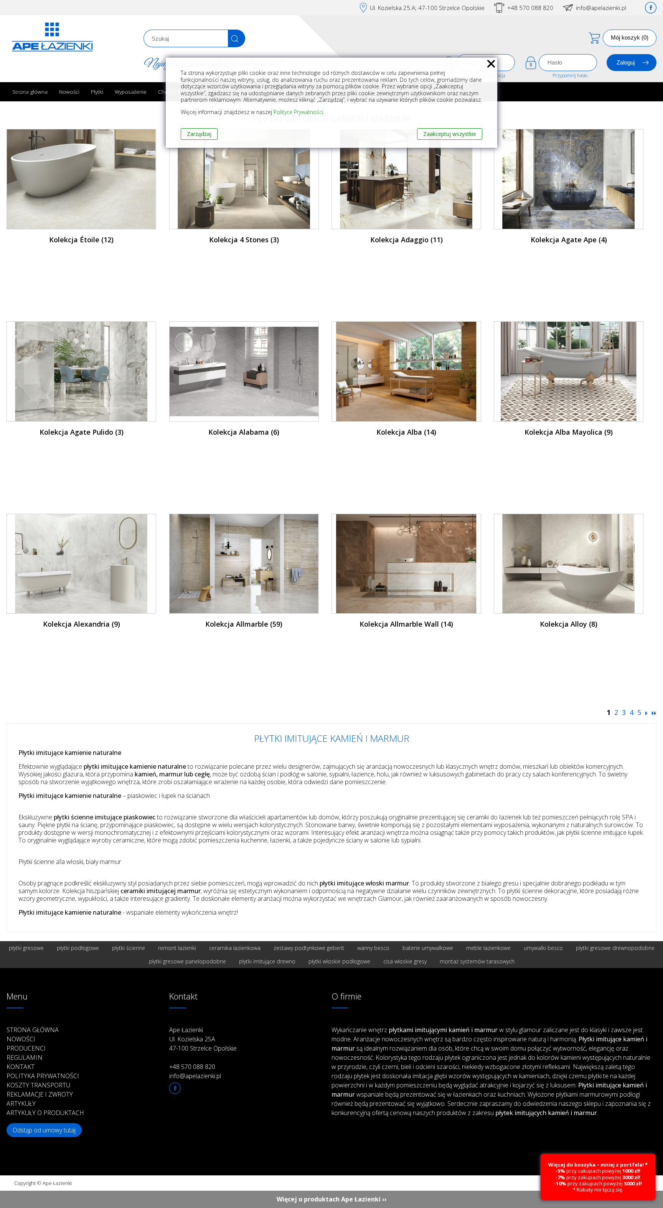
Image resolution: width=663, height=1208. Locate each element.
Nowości (69, 91)
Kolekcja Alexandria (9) (81, 624)
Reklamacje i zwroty (40, 1094)
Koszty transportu (38, 1085)
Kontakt (21, 1066)
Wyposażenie (131, 91)
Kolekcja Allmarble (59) (243, 624)
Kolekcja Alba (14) (406, 432)
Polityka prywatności (43, 1076)
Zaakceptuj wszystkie (449, 133)
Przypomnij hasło (569, 75)
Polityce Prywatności (298, 112)
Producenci (26, 1048)
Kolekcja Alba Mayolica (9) (568, 432)
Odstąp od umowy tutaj (44, 1130)
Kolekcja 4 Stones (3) (244, 239)
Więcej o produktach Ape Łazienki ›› (332, 1199)
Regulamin (25, 1057)
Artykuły (21, 1103)
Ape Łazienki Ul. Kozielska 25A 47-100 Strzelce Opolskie (203, 1039)
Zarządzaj (199, 133)
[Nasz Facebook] (650, 7)
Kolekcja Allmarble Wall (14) (406, 624)
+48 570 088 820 (530, 8)
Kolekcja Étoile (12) (81, 239)
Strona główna (30, 91)
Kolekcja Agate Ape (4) (569, 239)
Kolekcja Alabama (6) (243, 432)
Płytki (97, 91)
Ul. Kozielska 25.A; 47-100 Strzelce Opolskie (427, 8)
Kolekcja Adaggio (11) (406, 239)
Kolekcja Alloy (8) (568, 624)
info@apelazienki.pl (601, 8)
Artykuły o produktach (45, 1113)
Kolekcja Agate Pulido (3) (82, 432)
